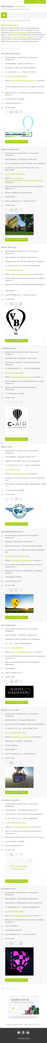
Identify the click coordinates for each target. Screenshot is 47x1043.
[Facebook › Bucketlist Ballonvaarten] (11, 112)
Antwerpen (8, 541)
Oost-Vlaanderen (10, 63)
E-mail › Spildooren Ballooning (15, 174)
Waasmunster (22, 899)
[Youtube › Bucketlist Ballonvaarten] (21, 112)
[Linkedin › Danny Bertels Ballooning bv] (16, 590)
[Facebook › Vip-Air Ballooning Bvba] (11, 854)
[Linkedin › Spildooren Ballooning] (16, 210)
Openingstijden (11, 197)
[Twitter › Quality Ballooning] (7, 681)
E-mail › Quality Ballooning (14, 648)
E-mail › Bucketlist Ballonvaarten (16, 76)
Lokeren (20, 63)
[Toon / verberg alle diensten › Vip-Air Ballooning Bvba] (25, 837)
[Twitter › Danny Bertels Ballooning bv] (7, 590)
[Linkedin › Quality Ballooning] (16, 681)
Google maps (29, 63)
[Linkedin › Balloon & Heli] (16, 499)
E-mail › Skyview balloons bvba (15, 733)
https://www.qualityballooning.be (22, 652)
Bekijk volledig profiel (17, 141)
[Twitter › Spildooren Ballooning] (7, 210)
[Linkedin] (28, 1032)
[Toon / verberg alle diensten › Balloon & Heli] (25, 485)
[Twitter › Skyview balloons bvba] (7, 762)
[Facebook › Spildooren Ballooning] (11, 210)
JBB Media (22, 1038)
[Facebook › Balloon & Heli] (11, 499)
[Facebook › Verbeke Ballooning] (11, 304)
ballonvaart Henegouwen (18, 32)
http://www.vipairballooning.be (21, 827)
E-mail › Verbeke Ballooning (14, 270)
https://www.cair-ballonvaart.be (21, 377)
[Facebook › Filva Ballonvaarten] (11, 943)
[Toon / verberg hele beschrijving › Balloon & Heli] (25, 479)
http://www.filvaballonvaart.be (21, 916)
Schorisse (21, 457)
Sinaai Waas (22, 810)
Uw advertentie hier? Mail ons (23, 1017)
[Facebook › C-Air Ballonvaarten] (11, 402)
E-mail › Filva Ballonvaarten (14, 911)
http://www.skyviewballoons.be (21, 737)
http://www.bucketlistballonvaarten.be (23, 80)
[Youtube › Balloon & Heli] (21, 499)
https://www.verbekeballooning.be (22, 274)
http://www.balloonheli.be (19, 474)
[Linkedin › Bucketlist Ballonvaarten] (16, 112)
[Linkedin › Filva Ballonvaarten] (16, 943)
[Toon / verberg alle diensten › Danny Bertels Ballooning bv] (25, 572)
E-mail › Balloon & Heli (12, 469)
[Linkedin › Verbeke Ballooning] (16, 304)
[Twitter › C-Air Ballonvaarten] (7, 402)
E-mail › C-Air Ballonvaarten (14, 373)
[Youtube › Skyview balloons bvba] (21, 762)
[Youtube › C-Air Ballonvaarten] (21, 402)
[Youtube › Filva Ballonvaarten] (21, 943)
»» (18, 48)
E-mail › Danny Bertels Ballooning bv (17, 556)
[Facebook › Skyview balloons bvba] (11, 762)
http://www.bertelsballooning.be (21, 560)
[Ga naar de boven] (44, 141)
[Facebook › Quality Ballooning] (11, 681)
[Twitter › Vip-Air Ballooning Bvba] (7, 854)
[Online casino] (23, 996)
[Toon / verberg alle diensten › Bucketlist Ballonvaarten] (25, 94)
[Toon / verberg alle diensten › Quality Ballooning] (25, 663)
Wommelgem (18, 541)
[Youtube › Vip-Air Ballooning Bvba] (21, 854)
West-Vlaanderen (10, 720)
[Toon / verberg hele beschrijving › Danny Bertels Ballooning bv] (25, 566)
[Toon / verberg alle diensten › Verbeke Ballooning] (25, 285)
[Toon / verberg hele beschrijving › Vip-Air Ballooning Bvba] (25, 832)
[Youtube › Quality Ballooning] (21, 681)
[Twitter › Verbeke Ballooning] (7, 304)
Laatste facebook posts (14, 103)
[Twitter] (19, 1032)
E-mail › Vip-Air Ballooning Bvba (15, 823)
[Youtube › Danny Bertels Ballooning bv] (21, 590)
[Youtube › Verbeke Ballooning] (21, 304)
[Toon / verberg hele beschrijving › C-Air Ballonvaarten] (25, 382)
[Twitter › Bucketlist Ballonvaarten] (7, 112)
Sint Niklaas (22, 159)
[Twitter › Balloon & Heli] (7, 499)
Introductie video (30, 201)
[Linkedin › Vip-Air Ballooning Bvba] (16, 854)
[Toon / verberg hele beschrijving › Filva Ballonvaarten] (25, 921)
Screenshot (10, 182)
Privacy (28, 1038)
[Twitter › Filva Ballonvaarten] (7, 943)
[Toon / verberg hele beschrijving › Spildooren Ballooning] (25, 187)
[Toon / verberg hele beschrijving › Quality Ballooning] (25, 657)
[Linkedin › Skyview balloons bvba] (16, 762)
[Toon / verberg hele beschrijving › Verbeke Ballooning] (25, 279)
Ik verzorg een (35, 2)
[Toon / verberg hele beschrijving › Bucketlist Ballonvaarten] (25, 88)
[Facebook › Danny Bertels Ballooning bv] (11, 590)
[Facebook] (23, 1032)
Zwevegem (21, 720)
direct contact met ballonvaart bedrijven (21, 37)
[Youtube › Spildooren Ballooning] (21, 210)
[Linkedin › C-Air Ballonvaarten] (16, 402)
